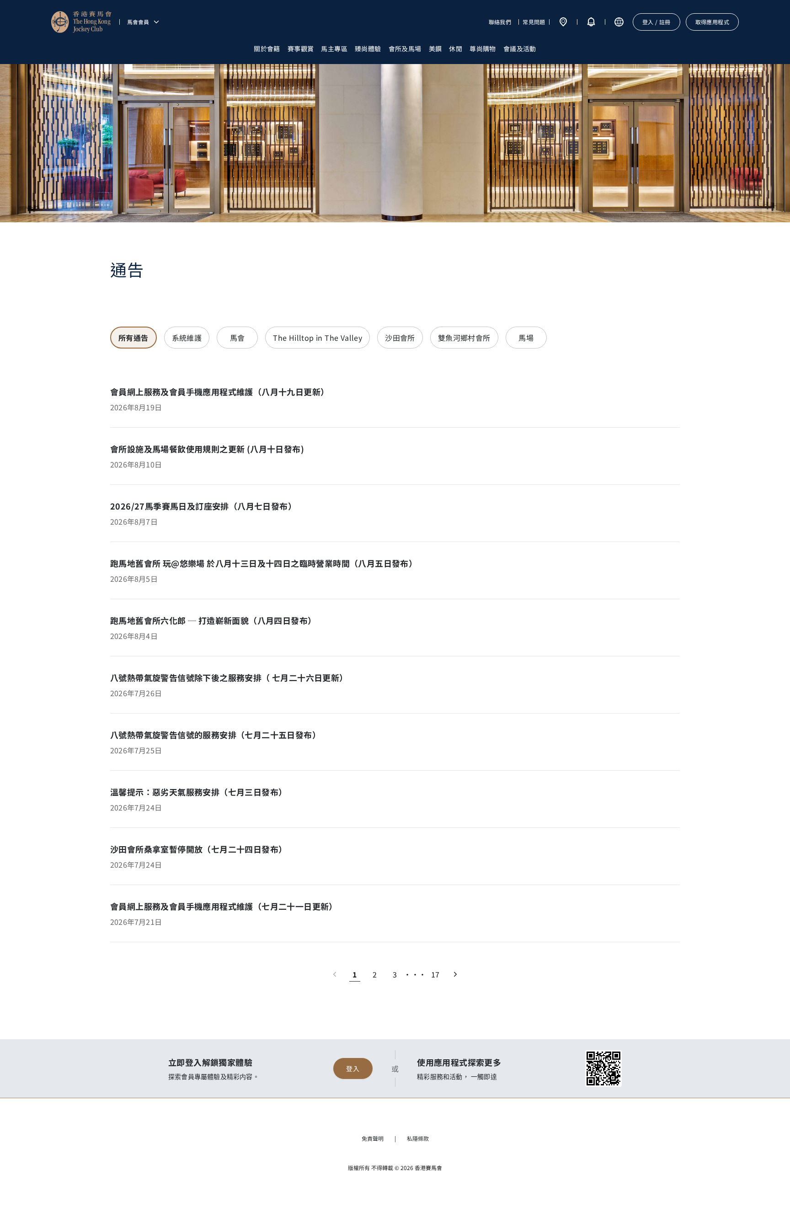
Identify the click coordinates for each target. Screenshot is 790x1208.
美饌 (435, 48)
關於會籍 (267, 48)
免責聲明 (373, 1138)
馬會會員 (138, 22)
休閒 (455, 48)
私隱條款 (418, 1138)
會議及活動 (519, 48)
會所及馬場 (405, 48)
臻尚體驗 (368, 48)
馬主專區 (334, 48)
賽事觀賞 (301, 48)
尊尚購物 (483, 48)
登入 (352, 1068)
